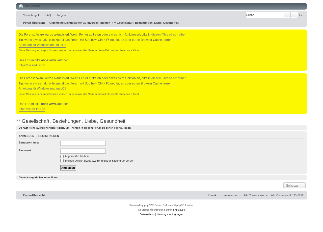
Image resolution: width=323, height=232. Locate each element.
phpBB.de (179, 209)
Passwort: (25, 150)
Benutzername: (29, 142)
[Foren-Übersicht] (161, 6)
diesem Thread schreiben (168, 34)
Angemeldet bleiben (76, 156)
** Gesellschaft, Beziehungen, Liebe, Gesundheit (70, 121)
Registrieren (48, 135)
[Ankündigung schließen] (303, 32)
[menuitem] (46, 15)
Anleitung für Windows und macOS (42, 45)
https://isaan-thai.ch (32, 65)
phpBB (148, 205)
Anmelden (26, 135)
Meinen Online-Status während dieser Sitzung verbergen (99, 160)
